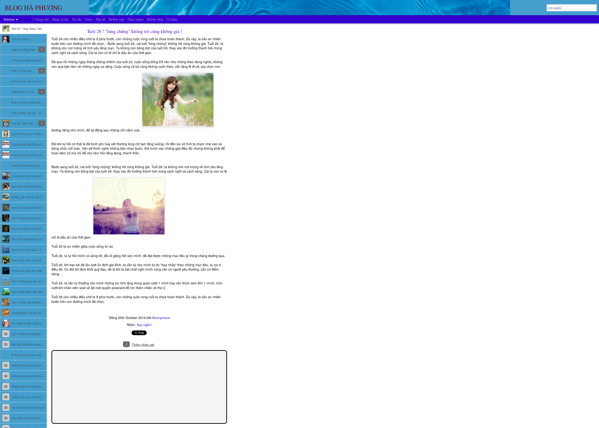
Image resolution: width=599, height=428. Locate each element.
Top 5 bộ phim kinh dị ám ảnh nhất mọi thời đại (37, 218)
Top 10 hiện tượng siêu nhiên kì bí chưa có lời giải (38, 292)
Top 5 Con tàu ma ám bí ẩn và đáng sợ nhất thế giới (39, 207)
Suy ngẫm (144, 324)
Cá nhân (171, 19)
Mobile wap (116, 19)
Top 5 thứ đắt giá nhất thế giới (27, 407)
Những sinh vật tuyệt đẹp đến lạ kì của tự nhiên (37, 197)
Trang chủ (42, 19)
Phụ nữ (100, 19)
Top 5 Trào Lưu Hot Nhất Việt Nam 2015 (34, 418)
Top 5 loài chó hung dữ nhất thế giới (31, 186)
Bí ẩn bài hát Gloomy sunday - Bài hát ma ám (36, 355)
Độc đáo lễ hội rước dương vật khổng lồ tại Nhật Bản (40, 344)
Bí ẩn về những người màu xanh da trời (33, 102)
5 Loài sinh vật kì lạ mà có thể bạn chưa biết (35, 176)
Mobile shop (155, 19)
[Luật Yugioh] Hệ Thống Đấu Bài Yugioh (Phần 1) (39, 155)
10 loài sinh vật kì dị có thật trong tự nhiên (34, 270)
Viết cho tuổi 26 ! (21, 39)
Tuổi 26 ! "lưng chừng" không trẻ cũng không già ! (39, 28)
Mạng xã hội (60, 19)
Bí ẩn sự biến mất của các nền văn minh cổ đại (36, 81)
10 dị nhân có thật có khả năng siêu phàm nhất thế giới (41, 323)
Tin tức (76, 19)
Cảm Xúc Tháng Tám (23, 49)
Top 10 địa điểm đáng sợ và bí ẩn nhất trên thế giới (39, 239)
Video (89, 19)
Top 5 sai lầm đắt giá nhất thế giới (29, 302)
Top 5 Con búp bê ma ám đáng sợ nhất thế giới (37, 228)
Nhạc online (135, 19)
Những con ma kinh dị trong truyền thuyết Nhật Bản (40, 376)
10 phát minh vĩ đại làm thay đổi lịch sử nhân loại (38, 313)
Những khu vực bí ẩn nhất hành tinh (31, 92)
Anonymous (161, 317)
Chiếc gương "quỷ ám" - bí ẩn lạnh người (34, 113)
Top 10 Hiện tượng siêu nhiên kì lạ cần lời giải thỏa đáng (42, 281)
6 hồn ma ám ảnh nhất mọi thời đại (30, 60)
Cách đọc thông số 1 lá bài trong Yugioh (33, 134)
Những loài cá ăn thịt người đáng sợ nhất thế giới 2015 (41, 386)
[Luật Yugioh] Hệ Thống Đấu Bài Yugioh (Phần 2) (39, 144)
